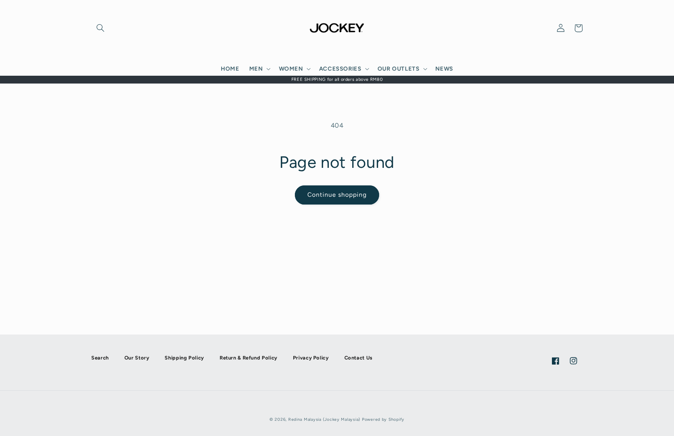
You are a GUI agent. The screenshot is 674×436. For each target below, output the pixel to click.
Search (100, 358)
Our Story (136, 358)
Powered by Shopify (383, 419)
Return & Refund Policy (248, 358)
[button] (100, 28)
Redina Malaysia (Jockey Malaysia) (324, 419)
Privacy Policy (311, 358)
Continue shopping (337, 194)
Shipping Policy (184, 358)
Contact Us (358, 358)
